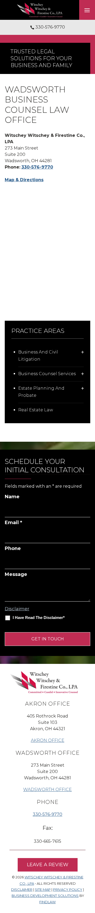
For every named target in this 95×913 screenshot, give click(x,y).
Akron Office (47, 740)
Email (13, 522)
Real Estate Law (35, 409)
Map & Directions (24, 179)
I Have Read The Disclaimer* (39, 617)
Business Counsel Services (47, 373)
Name (12, 497)
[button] (87, 10)
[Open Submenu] (82, 352)
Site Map (43, 889)
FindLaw (47, 902)
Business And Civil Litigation (38, 356)
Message (16, 574)
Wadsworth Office (47, 789)
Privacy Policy (67, 889)
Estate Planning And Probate (41, 392)
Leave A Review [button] (47, 865)
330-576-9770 (50, 27)
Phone (13, 548)
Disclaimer (17, 608)
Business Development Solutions (45, 895)
